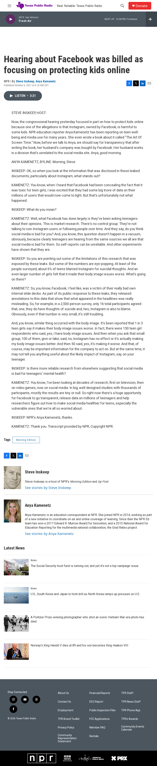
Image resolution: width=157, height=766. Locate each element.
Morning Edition (26, 439)
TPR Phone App (130, 710)
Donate (141, 6)
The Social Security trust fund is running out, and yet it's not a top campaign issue (84, 566)
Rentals (94, 736)
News (34, 560)
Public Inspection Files (102, 710)
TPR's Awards (129, 719)
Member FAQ (97, 727)
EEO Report (96, 701)
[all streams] (151, 19)
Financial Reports (99, 693)
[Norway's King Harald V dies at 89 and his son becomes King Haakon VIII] (16, 651)
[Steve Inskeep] (12, 477)
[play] (10, 19)
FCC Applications (99, 719)
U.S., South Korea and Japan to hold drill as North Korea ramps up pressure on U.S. (85, 594)
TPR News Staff (131, 701)
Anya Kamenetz (46, 81)
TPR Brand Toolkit (68, 719)
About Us (63, 693)
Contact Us (64, 701)
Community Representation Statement (67, 738)
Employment (65, 710)
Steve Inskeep (25, 81)
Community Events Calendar (132, 728)
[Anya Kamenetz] (12, 510)
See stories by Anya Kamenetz (49, 533)
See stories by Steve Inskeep (48, 487)
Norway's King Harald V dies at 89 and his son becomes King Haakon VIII (79, 645)
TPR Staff (127, 693)
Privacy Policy (66, 727)
